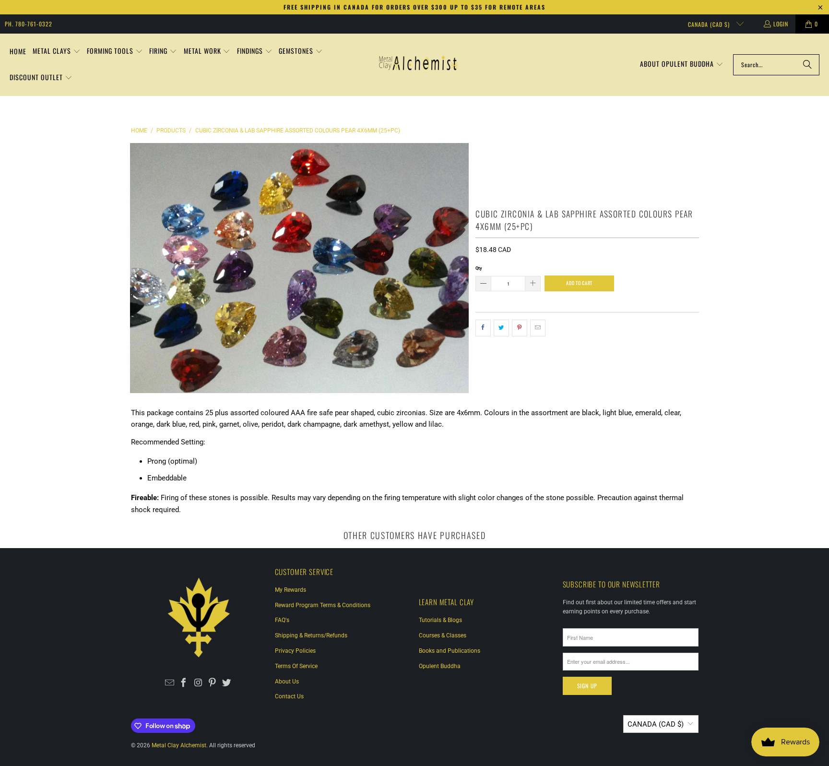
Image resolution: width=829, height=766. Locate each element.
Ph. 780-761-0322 (28, 24)
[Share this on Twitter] (501, 328)
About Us (287, 681)
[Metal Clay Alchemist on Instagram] (198, 683)
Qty (478, 268)
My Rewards (290, 589)
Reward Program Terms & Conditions (322, 605)
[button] (57, 51)
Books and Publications (449, 650)
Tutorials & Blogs (440, 620)
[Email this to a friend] (537, 328)
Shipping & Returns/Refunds (311, 635)
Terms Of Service (296, 666)
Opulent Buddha (440, 666)
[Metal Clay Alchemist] (418, 64)
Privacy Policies (295, 650)
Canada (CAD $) (710, 24)
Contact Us (289, 696)
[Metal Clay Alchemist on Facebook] (184, 683)
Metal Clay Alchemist (179, 745)
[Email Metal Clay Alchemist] (170, 683)
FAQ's (282, 620)
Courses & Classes (442, 635)
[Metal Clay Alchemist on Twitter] (227, 683)
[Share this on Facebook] (483, 328)
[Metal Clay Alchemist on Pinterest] (212, 683)
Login (780, 24)
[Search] (807, 64)
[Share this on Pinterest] (519, 328)
